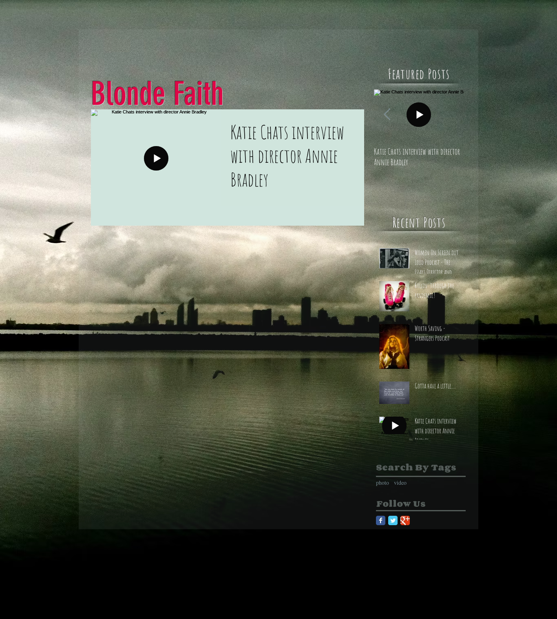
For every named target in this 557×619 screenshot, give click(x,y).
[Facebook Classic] (380, 520)
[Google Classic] (405, 520)
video (400, 482)
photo (382, 482)
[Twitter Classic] (393, 520)
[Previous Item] (387, 114)
